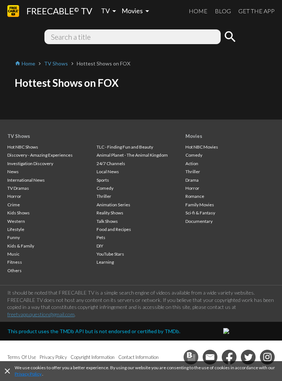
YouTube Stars (110, 254)
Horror (14, 196)
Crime (13, 204)
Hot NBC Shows (22, 147)
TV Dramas (18, 188)
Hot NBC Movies (201, 147)
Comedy (105, 188)
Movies (193, 136)
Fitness (14, 262)
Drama (192, 180)
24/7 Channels (111, 163)
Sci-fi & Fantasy (200, 213)
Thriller (104, 196)
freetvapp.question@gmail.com (41, 314)
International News (26, 180)
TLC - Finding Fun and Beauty (125, 147)
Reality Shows (110, 213)
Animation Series (113, 204)
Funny (13, 237)
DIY (100, 246)
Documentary (199, 221)
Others (14, 270)
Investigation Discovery (30, 163)
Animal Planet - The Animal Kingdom (132, 155)
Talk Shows (107, 221)
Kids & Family (20, 246)
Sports (103, 180)
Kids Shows (18, 213)
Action (191, 163)
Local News (108, 171)
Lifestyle (15, 229)
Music (13, 254)
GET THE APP (256, 10)
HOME (198, 10)
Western (16, 221)
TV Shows (18, 136)
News (13, 171)
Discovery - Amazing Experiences (40, 155)
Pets (101, 237)
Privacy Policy (28, 374)
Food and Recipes (114, 229)
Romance (194, 196)
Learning (105, 262)
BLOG (223, 10)
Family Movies (199, 204)
